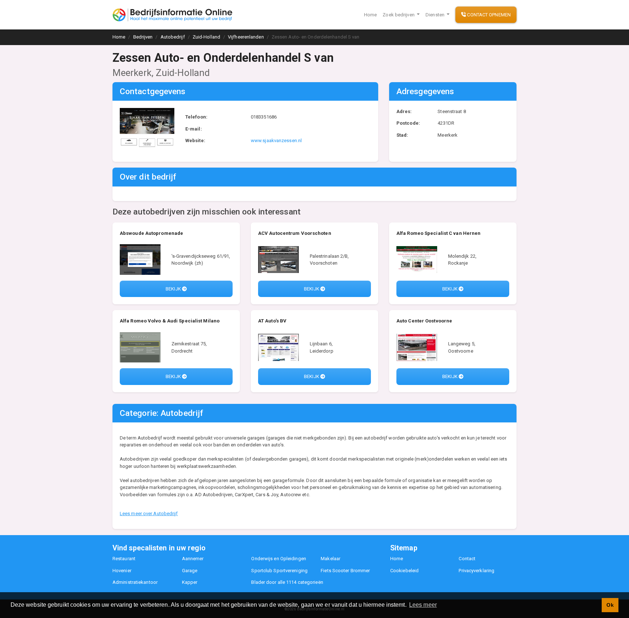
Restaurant (123, 558)
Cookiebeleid (404, 570)
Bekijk (174, 289)
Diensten (436, 14)
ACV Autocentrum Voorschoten (294, 233)
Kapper (190, 582)
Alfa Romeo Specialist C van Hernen (438, 233)
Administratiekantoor (135, 582)
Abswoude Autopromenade (151, 233)
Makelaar (330, 558)
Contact (467, 558)
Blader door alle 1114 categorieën (287, 582)
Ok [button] (609, 605)
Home (370, 14)
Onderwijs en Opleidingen (278, 558)
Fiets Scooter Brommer (345, 570)
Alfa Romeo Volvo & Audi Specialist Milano (169, 321)
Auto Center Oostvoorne (424, 321)
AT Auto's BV (272, 321)
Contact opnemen (488, 14)
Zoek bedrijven (399, 14)
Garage (190, 570)
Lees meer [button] (423, 605)
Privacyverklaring (476, 570)
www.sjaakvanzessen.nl (276, 140)
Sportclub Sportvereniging (279, 570)
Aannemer (193, 558)
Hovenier (121, 570)
